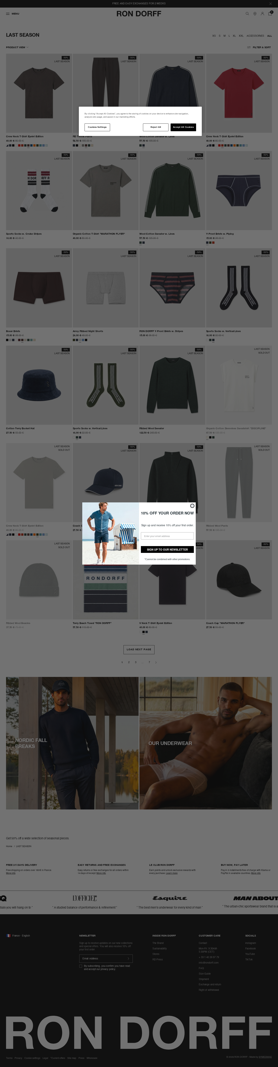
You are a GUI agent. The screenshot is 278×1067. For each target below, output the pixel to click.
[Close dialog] (192, 506)
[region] (140, 121)
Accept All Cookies (183, 127)
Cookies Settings (97, 127)
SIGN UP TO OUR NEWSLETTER (167, 549)
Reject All (156, 127)
